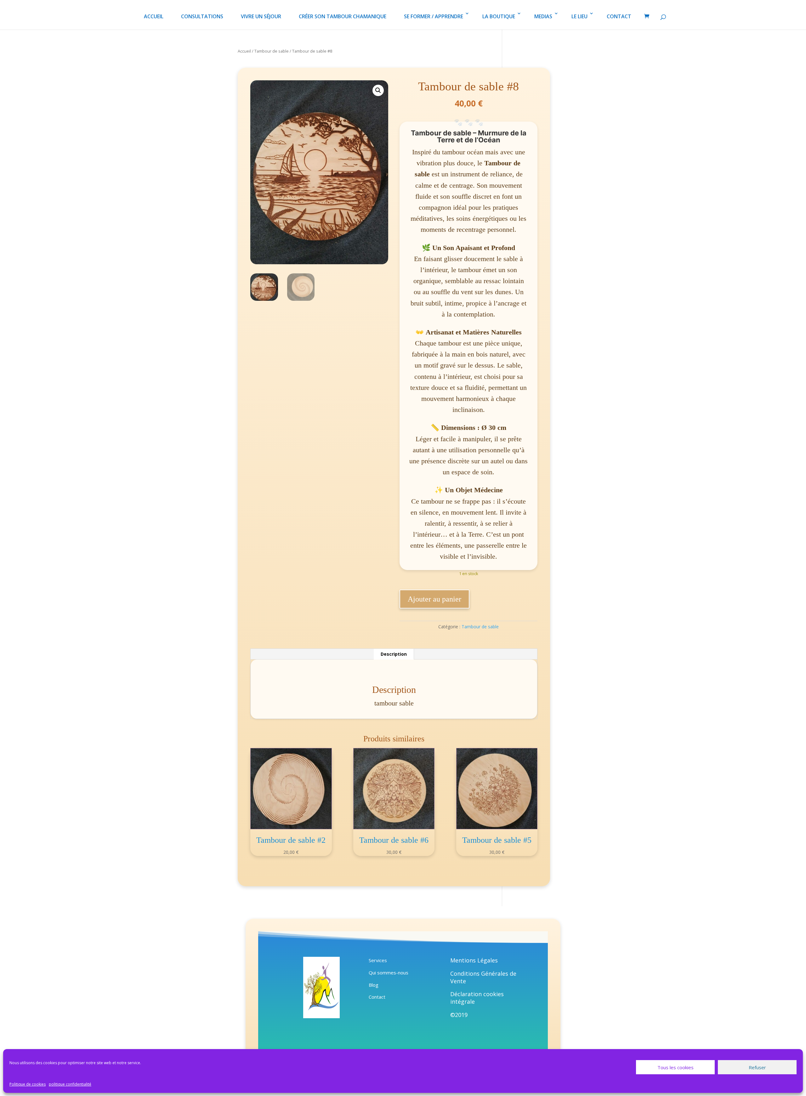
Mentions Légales (474, 960)
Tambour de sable (271, 51)
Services (378, 960)
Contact (377, 997)
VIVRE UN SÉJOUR (261, 16)
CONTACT (619, 16)
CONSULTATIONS (202, 16)
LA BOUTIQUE (498, 16)
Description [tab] (394, 654)
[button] (378, 90)
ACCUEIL (153, 16)
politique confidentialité (70, 1084)
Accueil (244, 51)
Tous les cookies (675, 1067)
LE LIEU (579, 16)
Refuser (757, 1067)
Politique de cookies (27, 1084)
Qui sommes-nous (388, 972)
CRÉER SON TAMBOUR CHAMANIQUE (342, 16)
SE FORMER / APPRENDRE (433, 16)
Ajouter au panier (434, 599)
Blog (373, 985)
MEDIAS (543, 16)
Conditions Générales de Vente (483, 977)
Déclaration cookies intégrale (477, 997)
